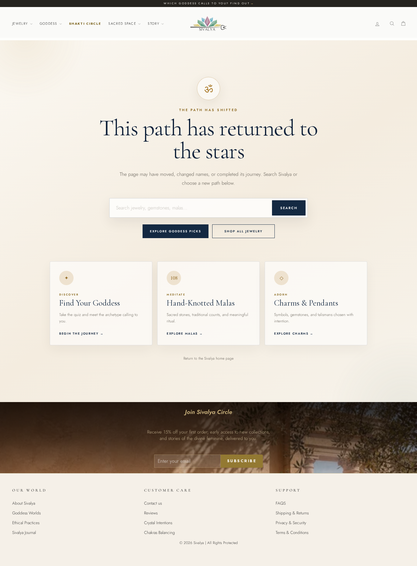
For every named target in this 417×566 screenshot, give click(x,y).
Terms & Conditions (292, 532)
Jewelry (20, 23)
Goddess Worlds (26, 513)
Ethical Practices (25, 523)
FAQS (281, 503)
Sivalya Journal (24, 532)
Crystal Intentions (158, 523)
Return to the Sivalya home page (208, 358)
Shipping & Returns (292, 513)
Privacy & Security (291, 523)
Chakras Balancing (159, 532)
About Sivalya (23, 503)
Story (154, 23)
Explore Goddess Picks (175, 231)
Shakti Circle (85, 23)
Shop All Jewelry (243, 231)
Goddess (49, 23)
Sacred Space (122, 23)
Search (288, 207)
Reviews (151, 513)
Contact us (153, 503)
